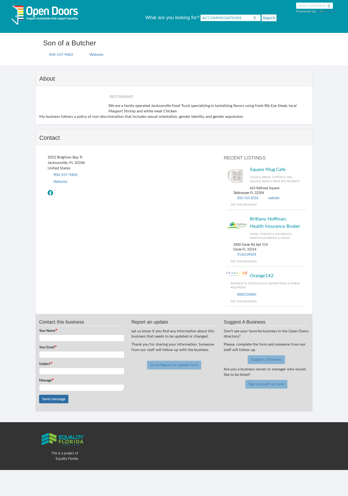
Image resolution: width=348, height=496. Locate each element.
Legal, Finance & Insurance (270, 234)
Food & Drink (260, 177)
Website (96, 55)
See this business (244, 204)
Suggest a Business (266, 359)
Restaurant (290, 181)
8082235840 (246, 294)
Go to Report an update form (174, 365)
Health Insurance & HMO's (270, 238)
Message (45, 380)
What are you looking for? (172, 17)
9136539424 (246, 254)
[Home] (47, 14)
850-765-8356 (248, 198)
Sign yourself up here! (266, 384)
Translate (333, 11)
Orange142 (262, 275)
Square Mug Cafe (268, 169)
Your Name (47, 331)
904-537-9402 (61, 55)
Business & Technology (249, 283)
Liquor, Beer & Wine (265, 181)
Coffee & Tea (282, 177)
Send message (53, 399)
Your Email (46, 347)
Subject (44, 364)
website (273, 198)
